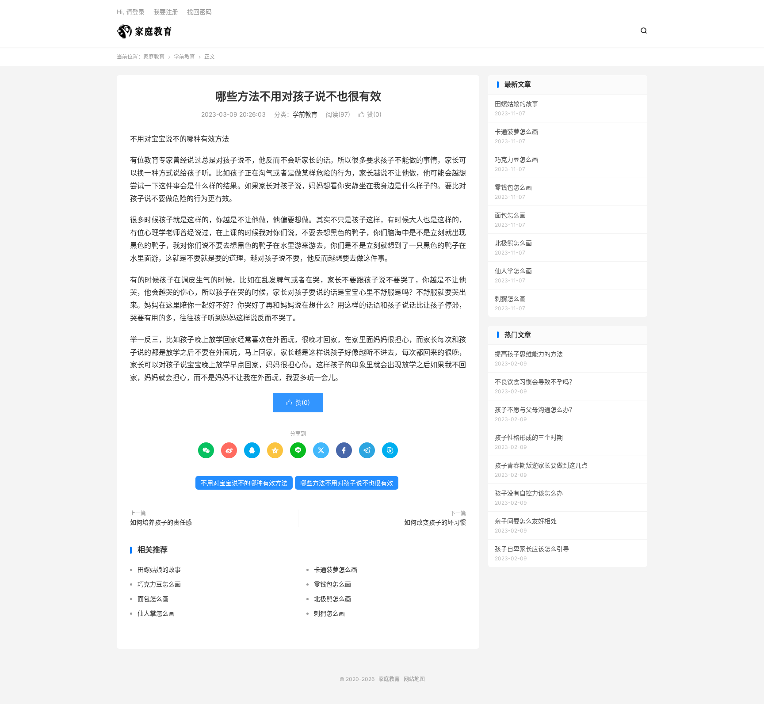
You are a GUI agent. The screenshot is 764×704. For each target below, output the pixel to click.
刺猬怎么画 (329, 613)
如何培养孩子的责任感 (161, 522)
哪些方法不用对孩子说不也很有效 (298, 96)
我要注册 (165, 11)
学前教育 (184, 56)
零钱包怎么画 (332, 584)
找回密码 (199, 11)
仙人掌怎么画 (156, 613)
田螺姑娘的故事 (159, 569)
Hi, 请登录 (131, 11)
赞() (370, 114)
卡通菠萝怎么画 (335, 569)
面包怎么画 (153, 598)
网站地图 (414, 679)
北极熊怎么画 (332, 598)
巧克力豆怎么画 (159, 584)
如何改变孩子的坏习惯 (435, 522)
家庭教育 (144, 31)
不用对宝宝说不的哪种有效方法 (244, 483)
